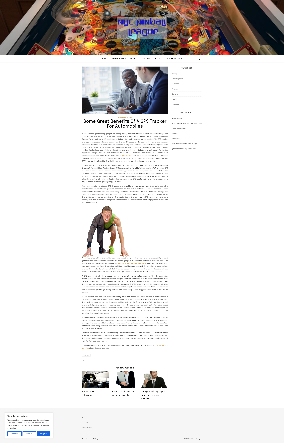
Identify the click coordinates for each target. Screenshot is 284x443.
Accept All (43, 434)
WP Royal (96, 439)
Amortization (177, 118)
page (132, 263)
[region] (28, 426)
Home (105, 59)
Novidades (176, 104)
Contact (85, 422)
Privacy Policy (87, 427)
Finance (146, 59)
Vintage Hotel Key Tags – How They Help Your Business (153, 395)
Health (157, 59)
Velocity (175, 133)
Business (134, 59)
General (175, 94)
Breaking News (119, 59)
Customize (14, 434)
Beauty (174, 73)
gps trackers (127, 156)
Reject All (29, 434)
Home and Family (173, 59)
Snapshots (176, 138)
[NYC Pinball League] (142, 28)
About (84, 417)
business (86, 355)
